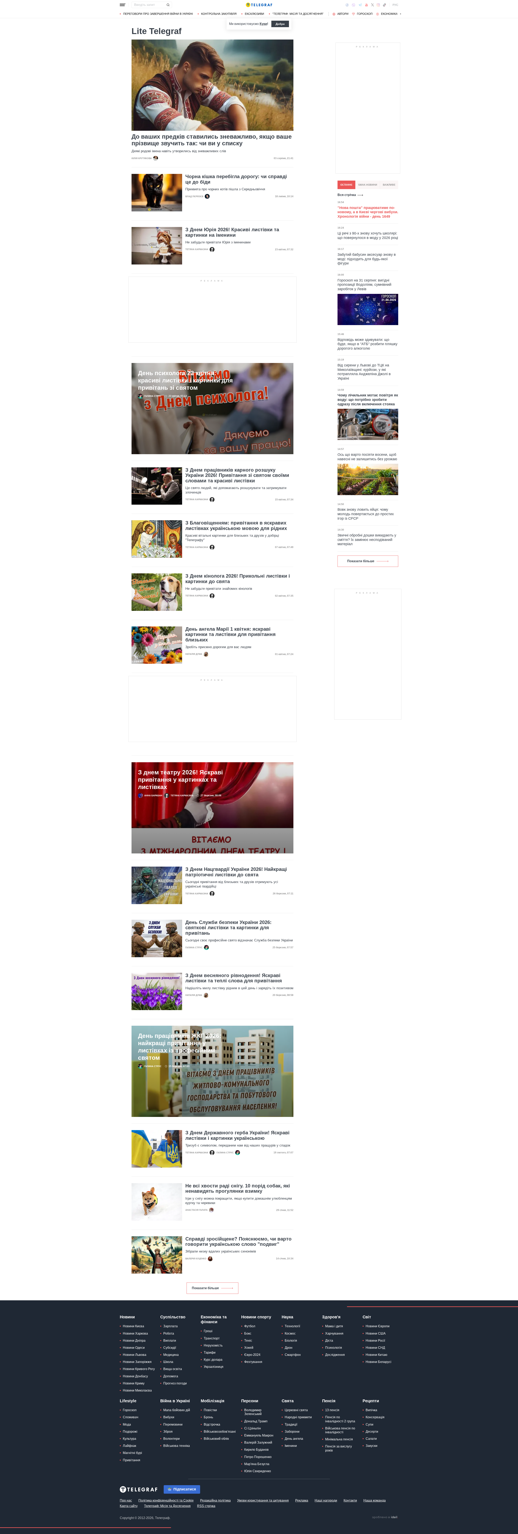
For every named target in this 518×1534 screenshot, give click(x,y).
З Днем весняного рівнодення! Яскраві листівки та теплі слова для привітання (233, 978)
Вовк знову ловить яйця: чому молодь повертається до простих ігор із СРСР (366, 513)
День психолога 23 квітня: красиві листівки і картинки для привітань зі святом (185, 380)
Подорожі (130, 1431)
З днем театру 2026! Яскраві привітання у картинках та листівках (180, 779)
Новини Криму (133, 1383)
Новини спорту (256, 1317)
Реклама (301, 1500)
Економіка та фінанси (214, 1319)
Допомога (170, 1376)
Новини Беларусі (378, 1362)
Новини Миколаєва (137, 1390)
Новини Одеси (134, 1347)
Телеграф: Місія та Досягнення (167, 1506)
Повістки (210, 1410)
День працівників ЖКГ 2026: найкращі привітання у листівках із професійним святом (179, 1046)
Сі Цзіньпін (252, 1428)
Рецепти (371, 1401)
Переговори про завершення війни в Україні (158, 13)
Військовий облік (216, 1438)
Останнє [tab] (346, 184)
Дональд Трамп (255, 1421)
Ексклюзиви (254, 13)
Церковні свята (296, 1410)
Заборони (292, 1431)
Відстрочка (212, 1424)
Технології (292, 1326)
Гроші (208, 1331)
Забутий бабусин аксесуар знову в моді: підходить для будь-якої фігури (367, 259)
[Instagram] (378, 5)
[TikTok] (384, 5)
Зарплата (170, 1326)
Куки (263, 24)
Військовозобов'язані (220, 1431)
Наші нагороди (326, 1500)
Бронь (208, 1417)
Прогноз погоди (175, 1383)
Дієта (329, 1340)
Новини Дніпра (134, 1340)
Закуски (371, 1445)
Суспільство (172, 1317)
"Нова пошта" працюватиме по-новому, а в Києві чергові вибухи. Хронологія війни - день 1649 (368, 212)
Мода (127, 1424)
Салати (371, 1438)
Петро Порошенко (258, 1457)
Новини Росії (375, 1340)
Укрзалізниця (213, 1366)
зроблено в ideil (385, 1517)
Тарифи (209, 1352)
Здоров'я (331, 1317)
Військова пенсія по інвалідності (340, 1430)
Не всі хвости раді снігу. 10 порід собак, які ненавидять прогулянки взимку (237, 1188)
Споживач (130, 1417)
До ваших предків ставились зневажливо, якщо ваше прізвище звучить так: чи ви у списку (212, 140)
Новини (127, 1317)
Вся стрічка (347, 195)
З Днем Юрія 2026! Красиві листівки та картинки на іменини (232, 232)
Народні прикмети (298, 1417)
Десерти (372, 1431)
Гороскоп (365, 13)
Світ (367, 1317)
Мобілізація (212, 1401)
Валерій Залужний (258, 1442)
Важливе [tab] (389, 184)
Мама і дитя (334, 1326)
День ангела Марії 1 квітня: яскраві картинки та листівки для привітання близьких (230, 634)
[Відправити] (168, 5)
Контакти (350, 1500)
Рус (395, 4)
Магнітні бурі (132, 1453)
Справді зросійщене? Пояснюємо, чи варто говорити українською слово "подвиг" (238, 1241)
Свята (288, 1401)
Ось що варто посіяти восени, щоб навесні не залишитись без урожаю (367, 457)
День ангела (294, 1438)
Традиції (291, 1424)
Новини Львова (134, 1354)
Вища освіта (172, 1369)
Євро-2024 (252, 1354)
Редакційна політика (215, 1500)
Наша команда (374, 1500)
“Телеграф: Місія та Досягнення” (298, 13)
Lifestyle (128, 1401)
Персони (249, 1401)
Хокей (248, 1347)
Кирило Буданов (256, 1449)
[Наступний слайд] (401, 14)
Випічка (371, 1410)
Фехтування (253, 1362)
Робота (168, 1333)
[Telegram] (360, 5)
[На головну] (259, 4)
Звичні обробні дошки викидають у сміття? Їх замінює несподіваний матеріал (367, 539)
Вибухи (168, 1417)
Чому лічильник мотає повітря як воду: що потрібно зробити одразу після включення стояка (368, 399)
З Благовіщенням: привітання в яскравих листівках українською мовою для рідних (236, 525)
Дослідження (335, 1354)
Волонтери (171, 1438)
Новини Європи (378, 1326)
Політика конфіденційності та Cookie (166, 1500)
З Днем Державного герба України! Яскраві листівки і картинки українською (237, 1135)
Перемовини (173, 1424)
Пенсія (328, 1401)
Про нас (126, 1500)
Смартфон (293, 1354)
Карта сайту (129, 1506)
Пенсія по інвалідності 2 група (340, 1419)
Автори (342, 13)
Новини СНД (375, 1347)
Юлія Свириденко (257, 1471)
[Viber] (353, 5)
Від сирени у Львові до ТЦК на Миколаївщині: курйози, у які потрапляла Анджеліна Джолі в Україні (364, 371)
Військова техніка (176, 1445)
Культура (129, 1438)
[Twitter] (372, 4)
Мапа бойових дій (176, 1410)
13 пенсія (332, 1410)
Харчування (334, 1333)
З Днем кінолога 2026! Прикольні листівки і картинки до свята (237, 578)
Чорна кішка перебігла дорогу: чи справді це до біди (236, 179)
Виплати (169, 1340)
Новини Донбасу (135, 1376)
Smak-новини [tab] (367, 184)
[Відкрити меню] (122, 4)
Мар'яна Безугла (256, 1464)
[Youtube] (366, 5)
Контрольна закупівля (219, 13)
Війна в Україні (175, 1401)
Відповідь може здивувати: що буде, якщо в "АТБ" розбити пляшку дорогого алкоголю (367, 344)
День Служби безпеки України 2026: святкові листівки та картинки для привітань (228, 928)
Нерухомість (213, 1345)
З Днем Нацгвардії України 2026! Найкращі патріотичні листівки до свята (236, 872)
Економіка (389, 13)
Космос (290, 1333)
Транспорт (212, 1338)
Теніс (248, 1340)
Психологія (333, 1347)
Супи (369, 1424)
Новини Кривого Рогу (139, 1369)
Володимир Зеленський (253, 1412)
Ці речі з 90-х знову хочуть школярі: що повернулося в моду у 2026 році (368, 235)
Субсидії (169, 1347)
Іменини (291, 1445)
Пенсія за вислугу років (338, 1448)
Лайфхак (129, 1445)
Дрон (288, 1347)
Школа (168, 1362)
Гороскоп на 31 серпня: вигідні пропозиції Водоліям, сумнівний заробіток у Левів (364, 284)
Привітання (131, 1460)
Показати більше (205, 1288)
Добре (280, 24)
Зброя (168, 1431)
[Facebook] (347, 5)
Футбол (249, 1326)
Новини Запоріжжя (137, 1362)
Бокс (247, 1333)
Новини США (376, 1333)
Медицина (171, 1354)
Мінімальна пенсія (339, 1439)
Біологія (291, 1340)
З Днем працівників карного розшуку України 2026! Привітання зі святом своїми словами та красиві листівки (237, 475)
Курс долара (213, 1359)
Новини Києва (133, 1326)
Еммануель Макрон (258, 1435)
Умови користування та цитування (263, 1500)
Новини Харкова (135, 1333)
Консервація (375, 1417)
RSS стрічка (206, 1506)
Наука (287, 1317)
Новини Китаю (376, 1354)
